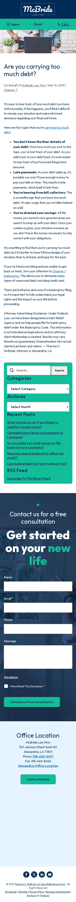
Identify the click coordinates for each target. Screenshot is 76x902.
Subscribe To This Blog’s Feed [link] (28, 478)
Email (8, 598)
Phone (8, 620)
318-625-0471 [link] (43, 756)
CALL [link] (65, 24)
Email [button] (38, 24)
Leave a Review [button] (38, 779)
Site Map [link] (23, 891)
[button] (12, 23)
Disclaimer (11, 677)
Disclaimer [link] (11, 891)
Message (10, 641)
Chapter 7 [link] (11, 90)
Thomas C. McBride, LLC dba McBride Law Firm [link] (40, 884)
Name (8, 577)
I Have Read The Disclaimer (27, 686)
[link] (38, 9)
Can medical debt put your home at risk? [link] (37, 464)
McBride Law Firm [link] (33, 85)
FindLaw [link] (44, 895)
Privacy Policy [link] (37, 891)
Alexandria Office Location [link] (38, 766)
